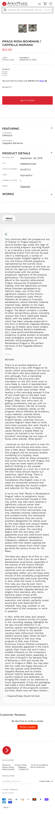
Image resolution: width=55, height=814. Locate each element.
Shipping (22, 767)
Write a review (27, 727)
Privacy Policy (21, 765)
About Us (6, 765)
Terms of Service (37, 767)
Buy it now (27, 100)
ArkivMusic (13, 789)
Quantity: (7, 87)
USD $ (5, 807)
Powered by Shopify (7, 793)
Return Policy (8, 767)
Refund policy (8, 769)
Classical (25, 186)
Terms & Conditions (39, 765)
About (9, 218)
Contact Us (23, 769)
